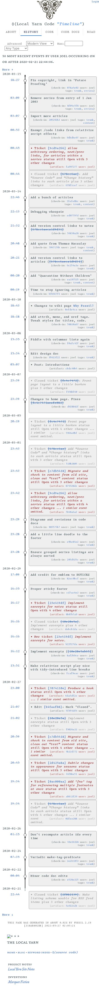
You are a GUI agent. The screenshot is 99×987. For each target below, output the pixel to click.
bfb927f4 (54, 293)
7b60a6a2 (71, 511)
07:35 (15, 857)
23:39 (15, 380)
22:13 (15, 211)
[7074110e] (57, 688)
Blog (21, 952)
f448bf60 (71, 391)
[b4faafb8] (53, 707)
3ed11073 (73, 860)
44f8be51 (71, 774)
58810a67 (73, 324)
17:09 (15, 574)
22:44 (15, 894)
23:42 (15, 493)
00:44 (15, 174)
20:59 (15, 736)
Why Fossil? (83, 306)
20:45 (15, 762)
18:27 (15, 80)
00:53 (15, 130)
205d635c (73, 559)
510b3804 (71, 463)
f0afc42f (73, 343)
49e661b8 (73, 841)
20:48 (15, 243)
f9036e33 (71, 729)
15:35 (15, 339)
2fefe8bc (73, 201)
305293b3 (54, 119)
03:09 (15, 98)
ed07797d (73, 215)
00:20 (15, 275)
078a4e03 (73, 87)
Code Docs (70, 32)
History (31, 32)
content (88, 122)
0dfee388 (71, 818)
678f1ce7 (71, 185)
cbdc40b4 (71, 368)
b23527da (71, 644)
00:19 (15, 289)
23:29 (15, 519)
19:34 (15, 781)
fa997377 (71, 166)
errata (88, 90)
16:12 (15, 651)
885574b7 (54, 527)
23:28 (15, 534)
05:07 (15, 364)
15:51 (15, 665)
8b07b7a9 (71, 614)
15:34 (15, 353)
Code (49, 32)
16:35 (15, 588)
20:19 (15, 421)
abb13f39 (71, 796)
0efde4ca (71, 309)
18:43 (15, 305)
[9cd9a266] (57, 148)
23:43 (15, 448)
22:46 (15, 197)
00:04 (15, 875)
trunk (77, 90)
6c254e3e (73, 265)
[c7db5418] (57, 471)
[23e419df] (57, 603)
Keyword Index (39, 952)
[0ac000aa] (57, 781)
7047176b (54, 247)
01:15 (15, 834)
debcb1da (71, 629)
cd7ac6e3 (72, 592)
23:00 (15, 688)
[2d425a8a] (57, 763)
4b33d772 (71, 751)
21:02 (15, 718)
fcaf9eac (72, 673)
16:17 (15, 603)
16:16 (15, 621)
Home (11, 952)
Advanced (14, 44)
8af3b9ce (73, 655)
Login (95, 1)
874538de (71, 485)
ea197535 (73, 279)
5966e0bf (71, 432)
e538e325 (73, 879)
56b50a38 (73, 233)
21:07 (15, 707)
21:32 (15, 225)
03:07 (15, 116)
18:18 (15, 316)
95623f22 (54, 357)
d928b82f (73, 406)
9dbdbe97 (73, 137)
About (11, 32)
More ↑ (7, 69)
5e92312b (71, 905)
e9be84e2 (73, 541)
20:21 (15, 258)
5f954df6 (71, 710)
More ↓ (7, 915)
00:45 (15, 148)
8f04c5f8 (73, 105)
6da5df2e (71, 695)
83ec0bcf (73, 578)
